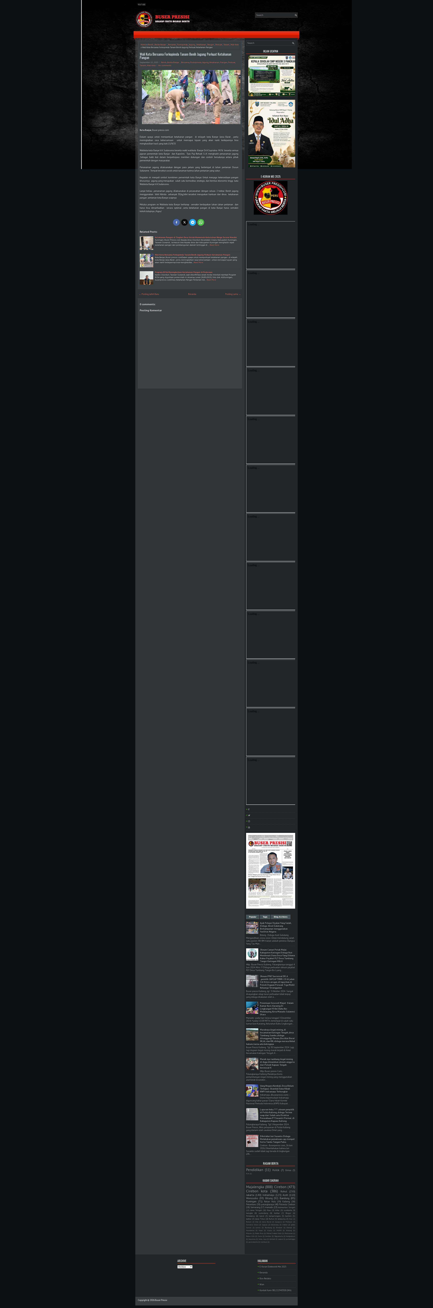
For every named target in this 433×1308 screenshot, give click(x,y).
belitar (277, 1213)
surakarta (288, 1210)
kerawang (275, 1224)
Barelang (268, 1227)
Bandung (284, 1198)
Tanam (226, 44)
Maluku (249, 1233)
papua (280, 1239)
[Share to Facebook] (176, 222)
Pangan (210, 44)
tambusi (264, 1242)
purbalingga (290, 1239)
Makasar (289, 1222)
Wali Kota (235, 44)
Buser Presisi (161, 1300)
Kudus (269, 1230)
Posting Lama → (233, 294)
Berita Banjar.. (161, 44)
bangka (249, 1213)
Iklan (262, 1284)
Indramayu (268, 1195)
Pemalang (250, 1216)
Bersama (172, 44)
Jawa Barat (266, 1222)
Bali (290, 1219)
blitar (277, 1210)
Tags (265, 917)
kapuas (264, 1224)
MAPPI (279, 1230)
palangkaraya (267, 1204)
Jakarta (250, 1195)
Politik (275, 1170)
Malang (289, 1230)
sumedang (263, 1213)
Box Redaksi (265, 1278)
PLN (247, 1173)
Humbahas (250, 1230)
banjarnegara (275, 1216)
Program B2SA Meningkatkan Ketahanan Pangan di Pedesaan (183, 272)
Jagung (192, 44)
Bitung (269, 1198)
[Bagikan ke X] (184, 222)
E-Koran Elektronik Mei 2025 (273, 1266)
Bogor (288, 1213)
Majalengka (255, 1187)
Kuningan (251, 1201)
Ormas (288, 1170)
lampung (282, 1219)
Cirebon (280, 1187)
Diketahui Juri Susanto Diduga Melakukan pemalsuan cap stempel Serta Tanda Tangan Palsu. (277, 1139)
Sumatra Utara (252, 1224)
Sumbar (268, 1236)
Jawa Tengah (256, 1210)
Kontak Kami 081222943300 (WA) (275, 1290)
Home (143, 44)
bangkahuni (290, 1236)
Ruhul (271, 1219)
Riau (269, 1210)
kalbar (249, 1219)
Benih (150, 44)
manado (269, 1207)
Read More (214, 245)
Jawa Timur (260, 1219)
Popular (252, 917)
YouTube (141, 4)
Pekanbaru (251, 1204)
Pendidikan (254, 1169)
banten (288, 1216)
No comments (164, 65)
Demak (289, 1227)
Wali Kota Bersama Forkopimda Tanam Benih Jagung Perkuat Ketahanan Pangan (185, 55)
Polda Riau (259, 1233)
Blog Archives (281, 917)
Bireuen (279, 1227)
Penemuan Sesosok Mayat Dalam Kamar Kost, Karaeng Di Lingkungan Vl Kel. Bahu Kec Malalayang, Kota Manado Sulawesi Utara (277, 1009)
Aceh (285, 1195)
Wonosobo (252, 1198)
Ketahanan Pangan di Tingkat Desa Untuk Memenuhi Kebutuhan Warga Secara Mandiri (196, 237)
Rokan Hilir (250, 1236)
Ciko (256, 1222)
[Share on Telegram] (192, 222)
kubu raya (263, 1239)
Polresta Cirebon (287, 1204)
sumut (258, 1227)
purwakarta (253, 1242)
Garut (261, 1216)
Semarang (255, 1207)
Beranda (192, 294)
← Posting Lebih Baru (149, 294)
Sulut (260, 1236)
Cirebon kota (257, 1191)
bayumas (252, 1239)
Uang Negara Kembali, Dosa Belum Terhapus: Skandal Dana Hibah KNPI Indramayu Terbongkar (277, 1088)
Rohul (283, 1191)
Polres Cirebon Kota (274, 1233)
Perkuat (218, 44)
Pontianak (289, 1233)
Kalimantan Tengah (286, 1207)
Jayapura (278, 1222)
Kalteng (286, 1201)
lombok (272, 1239)
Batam (249, 1222)
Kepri (261, 1230)
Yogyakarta (279, 1236)
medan (285, 1224)
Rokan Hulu (270, 1201)
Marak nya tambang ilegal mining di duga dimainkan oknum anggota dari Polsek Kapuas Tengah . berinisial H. (277, 1063)
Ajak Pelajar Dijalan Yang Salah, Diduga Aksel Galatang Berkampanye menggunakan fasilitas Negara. (275, 927)
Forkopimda (182, 44)
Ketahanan (201, 44)
